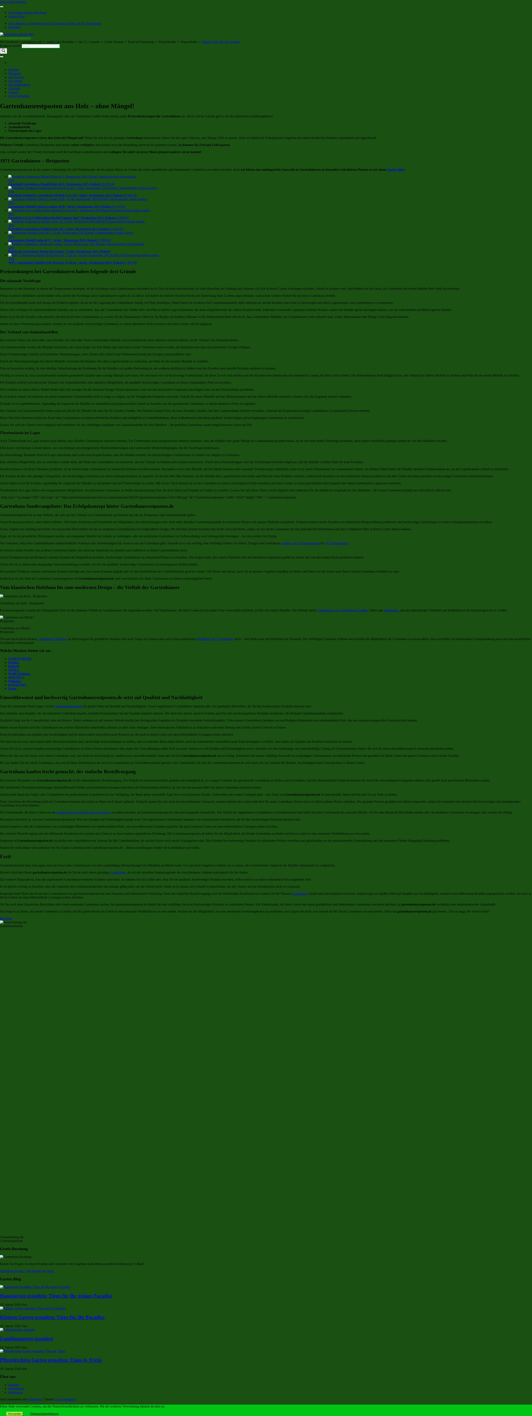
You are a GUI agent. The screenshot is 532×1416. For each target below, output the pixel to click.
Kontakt (13, 1385)
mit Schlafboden (19, 96)
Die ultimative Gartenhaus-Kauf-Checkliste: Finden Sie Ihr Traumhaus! (55, 23)
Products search (10, 46)
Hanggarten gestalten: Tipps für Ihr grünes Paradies (56, 1295)
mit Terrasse (16, 77)
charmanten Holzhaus (52, 639)
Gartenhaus (118, 872)
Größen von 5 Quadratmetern (300, 543)
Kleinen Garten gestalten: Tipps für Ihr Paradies (52, 1317)
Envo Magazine (65, 1399)
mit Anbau (15, 81)
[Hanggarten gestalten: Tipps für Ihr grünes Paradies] (35, 1287)
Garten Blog (16, 16)
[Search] (3, 51)
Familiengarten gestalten (26, 1338)
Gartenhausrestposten (15, 38)
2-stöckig (14, 88)
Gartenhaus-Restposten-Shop (27, 12)
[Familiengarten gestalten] (17, 1329)
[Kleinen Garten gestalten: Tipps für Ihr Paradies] (33, 1308)
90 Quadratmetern (337, 543)
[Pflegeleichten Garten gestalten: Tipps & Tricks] (32, 1351)
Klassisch (14, 73)
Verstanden (14, 1413)
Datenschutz (16, 1388)
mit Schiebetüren (19, 84)
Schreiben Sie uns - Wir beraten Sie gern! (27, 1271)
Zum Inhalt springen (13, 2)
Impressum (15, 1392)
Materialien (391, 610)
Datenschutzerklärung (44, 1413)
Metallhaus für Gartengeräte (215, 639)
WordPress (35, 1399)
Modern (13, 69)
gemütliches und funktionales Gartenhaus (83, 812)
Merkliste (14, 27)
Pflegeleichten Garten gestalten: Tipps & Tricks (51, 1360)
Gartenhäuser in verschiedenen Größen (342, 610)
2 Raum (13, 92)
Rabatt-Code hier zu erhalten (221, 42)
